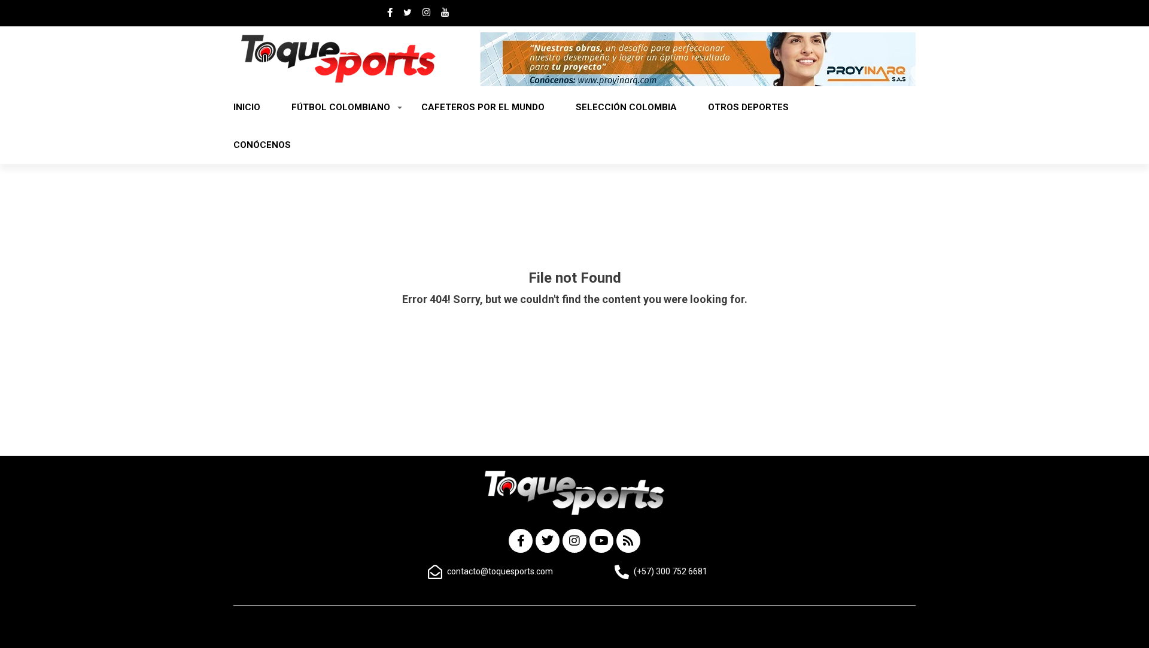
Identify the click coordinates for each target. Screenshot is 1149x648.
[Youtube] (601, 541)
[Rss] (628, 541)
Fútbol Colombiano (340, 107)
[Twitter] (548, 541)
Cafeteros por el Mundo (483, 107)
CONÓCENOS (262, 145)
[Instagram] (574, 541)
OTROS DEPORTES (748, 107)
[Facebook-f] (521, 541)
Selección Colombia (626, 107)
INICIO (246, 107)
